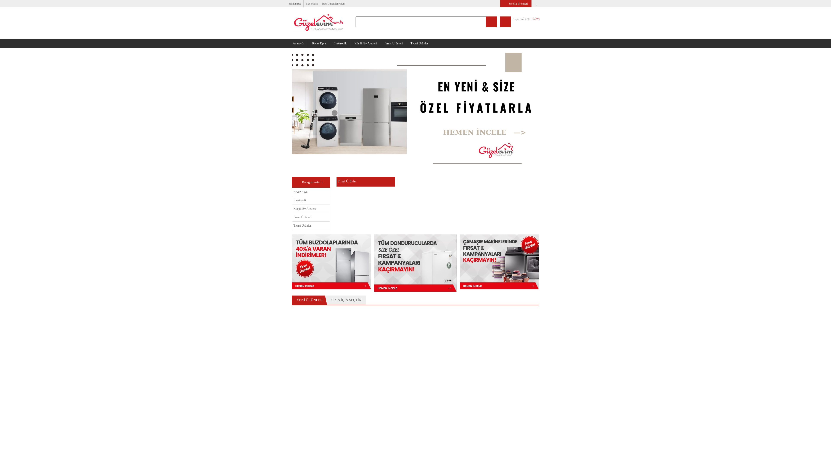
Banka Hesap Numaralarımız (386, 403)
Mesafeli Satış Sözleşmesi (384, 392)
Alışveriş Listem (305, 392)
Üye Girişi (300, 381)
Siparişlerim (374, 375)
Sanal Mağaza (375, 444)
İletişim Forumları (441, 392)
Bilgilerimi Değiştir (306, 398)
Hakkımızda (296, 3)
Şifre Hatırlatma (305, 386)
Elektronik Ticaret (398, 444)
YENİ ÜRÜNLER (309, 299)
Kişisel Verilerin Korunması (384, 409)
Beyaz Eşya (322, 43)
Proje (420, 444)
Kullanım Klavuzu (378, 398)
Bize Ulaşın (314, 3)
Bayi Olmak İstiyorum (338, 3)
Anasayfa (299, 43)
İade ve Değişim (377, 386)
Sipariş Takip (375, 381)
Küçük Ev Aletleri (372, 43)
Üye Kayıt (301, 375)
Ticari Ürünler (429, 43)
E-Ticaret (433, 444)
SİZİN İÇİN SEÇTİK (346, 299)
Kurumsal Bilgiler (441, 375)
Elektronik (345, 43)
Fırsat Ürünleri (402, 43)
